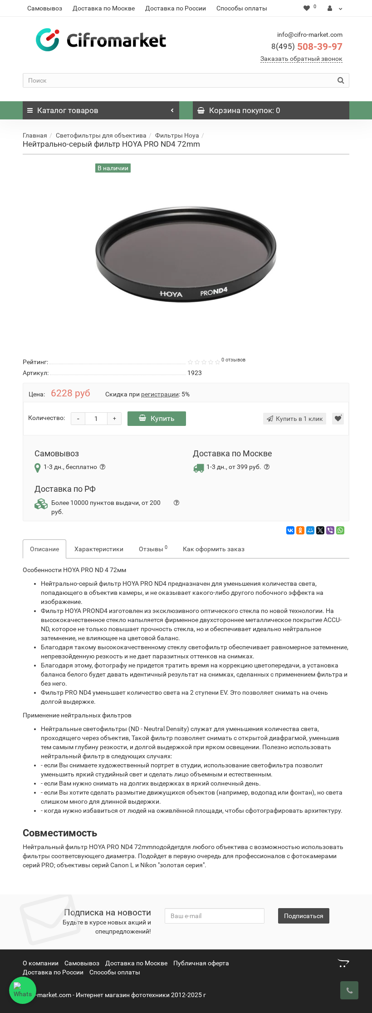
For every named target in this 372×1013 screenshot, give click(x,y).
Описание (44, 549)
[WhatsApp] (340, 530)
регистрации (160, 394)
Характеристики (98, 549)
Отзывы (153, 548)
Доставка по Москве (104, 8)
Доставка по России (175, 8)
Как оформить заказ (214, 549)
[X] (320, 530)
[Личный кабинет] (335, 8)
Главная (35, 135)
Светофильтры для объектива (101, 135)
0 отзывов (233, 360)
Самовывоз (44, 8)
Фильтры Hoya (177, 135)
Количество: (46, 417)
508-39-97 (307, 46)
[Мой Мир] (310, 530)
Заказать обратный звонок (301, 58)
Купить (163, 418)
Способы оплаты (241, 8)
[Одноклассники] (300, 530)
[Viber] (330, 530)
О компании (41, 963)
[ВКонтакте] (290, 530)
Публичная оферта (201, 963)
